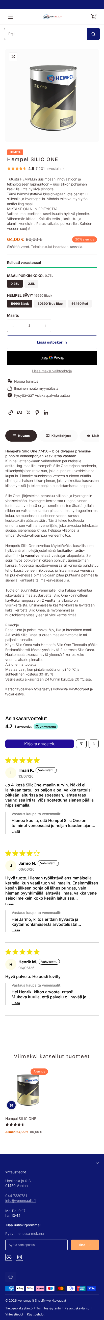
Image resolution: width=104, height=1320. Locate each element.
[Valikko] (10, 17)
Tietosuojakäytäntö (19, 1308)
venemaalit (26, 1300)
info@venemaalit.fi (20, 1200)
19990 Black (20, 303)
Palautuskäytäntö (77, 1308)
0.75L (15, 284)
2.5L (31, 284)
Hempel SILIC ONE (20, 1118)
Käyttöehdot (35, 1314)
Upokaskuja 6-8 (18, 1181)
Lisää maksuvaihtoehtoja (52, 371)
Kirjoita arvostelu (39, 743)
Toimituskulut (41, 246)
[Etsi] (93, 34)
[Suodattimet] (81, 744)
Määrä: (13, 315)
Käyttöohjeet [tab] (61, 436)
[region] (52, 4)
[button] (93, 17)
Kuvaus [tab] (24, 436)
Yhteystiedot (14, 1314)
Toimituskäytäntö (48, 1308)
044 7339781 (16, 1195)
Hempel (15, 152)
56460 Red (79, 303)
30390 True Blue (50, 303)
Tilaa (81, 1245)
